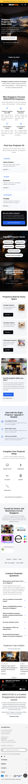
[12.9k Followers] (1, 756)
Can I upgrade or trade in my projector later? (14, 628)
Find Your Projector (9, 38)
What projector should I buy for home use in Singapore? (14, 582)
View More (14, 677)
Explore (5, 169)
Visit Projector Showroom (11, 42)
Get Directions (7, 398)
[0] (25, 4)
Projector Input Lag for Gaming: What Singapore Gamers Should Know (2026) (9, 668)
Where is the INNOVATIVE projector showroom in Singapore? (14, 607)
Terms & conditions (15, 754)
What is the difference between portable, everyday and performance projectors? (14, 615)
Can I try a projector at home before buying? (14, 600)
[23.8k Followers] (4, 756)
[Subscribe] (25, 750)
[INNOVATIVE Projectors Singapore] (14, 5)
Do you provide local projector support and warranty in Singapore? (14, 635)
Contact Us (8, 394)
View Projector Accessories (13, 497)
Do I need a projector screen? (14, 622)
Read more (3, 673)
